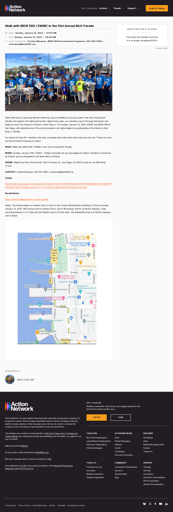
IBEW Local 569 (25, 379)
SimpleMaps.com (42, 452)
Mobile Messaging (122, 441)
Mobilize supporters (94, 474)
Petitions (118, 445)
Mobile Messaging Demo (153, 445)
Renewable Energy (40, 506)
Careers (146, 448)
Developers (148, 474)
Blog (117, 477)
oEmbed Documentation (153, 484)
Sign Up (96, 417)
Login (120, 417)
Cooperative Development (126, 467)
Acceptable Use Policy (76, 506)
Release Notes (121, 474)
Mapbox (24, 446)
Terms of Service (24, 506)
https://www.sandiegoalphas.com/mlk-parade (26, 199)
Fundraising (119, 451)
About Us (118, 470)
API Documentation (151, 481)
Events (117, 448)
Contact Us (147, 451)
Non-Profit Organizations (96, 438)
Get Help (147, 470)
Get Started (148, 438)
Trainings (147, 467)
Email (117, 438)
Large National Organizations (98, 441)
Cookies (52, 506)
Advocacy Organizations (96, 445)
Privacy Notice (10, 506)
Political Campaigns (94, 448)
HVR (49, 459)
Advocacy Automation (124, 455)
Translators (61, 506)
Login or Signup (157, 8)
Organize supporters (95, 477)
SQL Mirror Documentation (154, 477)
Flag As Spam (162, 48)
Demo (145, 441)
